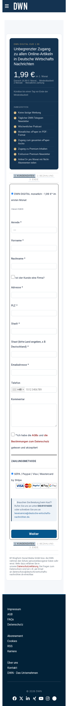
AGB (10, 614)
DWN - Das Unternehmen (22, 673)
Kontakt (12, 667)
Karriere (12, 651)
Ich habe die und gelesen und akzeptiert (30, 441)
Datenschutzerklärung (27, 566)
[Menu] (6, 6)
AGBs (35, 435)
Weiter (34, 534)
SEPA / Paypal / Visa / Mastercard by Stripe (32, 477)
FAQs (10, 619)
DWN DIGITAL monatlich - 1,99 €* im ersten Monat (33, 201)
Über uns (12, 662)
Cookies (12, 641)
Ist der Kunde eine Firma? (29, 277)
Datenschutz (15, 624)
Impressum (14, 609)
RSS (10, 646)
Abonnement (15, 636)
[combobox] (18, 389)
